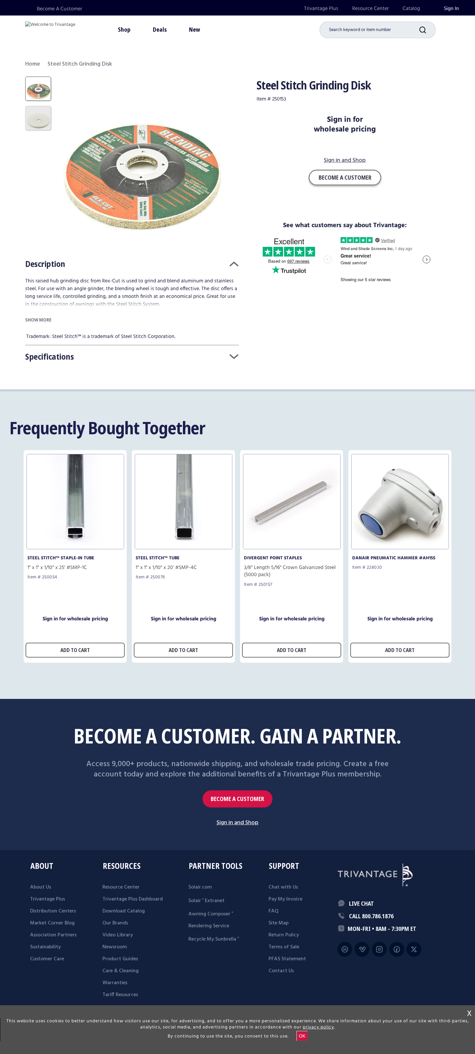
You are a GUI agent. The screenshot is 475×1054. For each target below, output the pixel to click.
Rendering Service (208, 926)
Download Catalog (123, 911)
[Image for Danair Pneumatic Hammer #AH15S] (400, 547)
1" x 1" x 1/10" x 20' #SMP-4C (166, 567)
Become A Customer (59, 9)
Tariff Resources (120, 995)
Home (32, 64)
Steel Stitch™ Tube (158, 558)
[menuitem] (321, 8)
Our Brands (115, 923)
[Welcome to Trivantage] (50, 29)
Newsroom (114, 947)
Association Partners (53, 935)
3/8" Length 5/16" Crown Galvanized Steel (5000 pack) (290, 571)
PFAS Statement (287, 959)
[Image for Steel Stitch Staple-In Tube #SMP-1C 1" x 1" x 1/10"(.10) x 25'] (75, 547)
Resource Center (370, 8)
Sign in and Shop (345, 160)
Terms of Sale (284, 947)
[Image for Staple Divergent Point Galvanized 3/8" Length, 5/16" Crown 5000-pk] (291, 547)
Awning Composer (210, 914)
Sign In (451, 8)
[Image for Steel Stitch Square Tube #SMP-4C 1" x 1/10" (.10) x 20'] (183, 547)
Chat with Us (283, 887)
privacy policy (318, 1027)
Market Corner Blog (52, 923)
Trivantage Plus (321, 8)
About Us (40, 887)
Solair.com (200, 887)
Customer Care (47, 959)
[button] (427, 30)
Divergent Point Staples (273, 558)
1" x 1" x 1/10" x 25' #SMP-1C (57, 567)
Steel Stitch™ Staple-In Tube (60, 558)
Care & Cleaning (120, 971)
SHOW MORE (38, 320)
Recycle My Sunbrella (213, 939)
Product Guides (120, 959)
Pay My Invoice (285, 899)
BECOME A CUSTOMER (237, 799)
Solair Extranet (206, 901)
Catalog (411, 8)
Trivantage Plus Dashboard (132, 899)
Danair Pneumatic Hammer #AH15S (393, 558)
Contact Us (281, 971)
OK (302, 1035)
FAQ (274, 911)
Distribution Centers (53, 911)
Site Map (279, 923)
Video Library (117, 935)
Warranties (114, 983)
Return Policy (284, 935)
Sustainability (45, 947)
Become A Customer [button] (345, 177)
